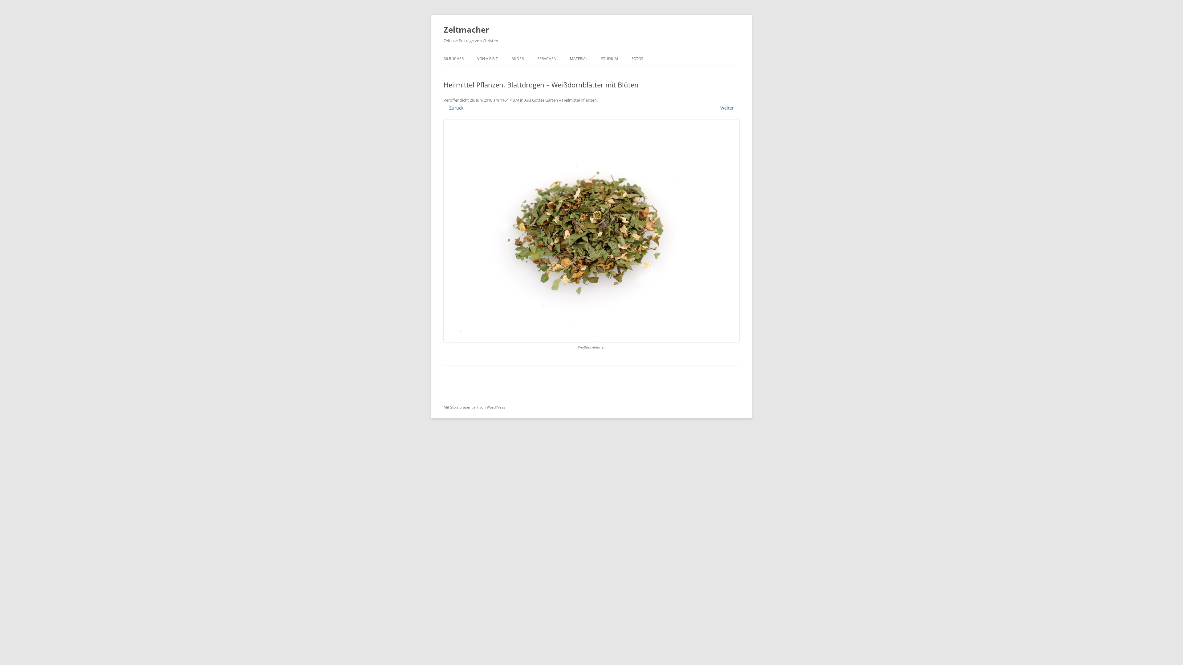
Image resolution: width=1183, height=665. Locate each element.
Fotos (637, 58)
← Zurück (453, 108)
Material (578, 58)
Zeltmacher (466, 29)
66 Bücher (454, 58)
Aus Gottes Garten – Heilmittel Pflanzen (560, 100)
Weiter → (729, 108)
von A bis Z (487, 58)
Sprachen (546, 58)
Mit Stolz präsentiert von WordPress (474, 407)
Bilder (517, 58)
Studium (609, 58)
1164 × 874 (509, 100)
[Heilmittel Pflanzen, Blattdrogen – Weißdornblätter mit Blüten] (591, 231)
